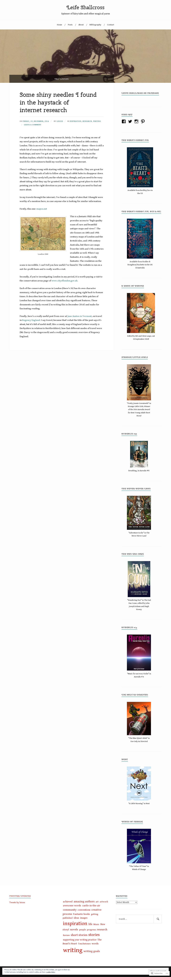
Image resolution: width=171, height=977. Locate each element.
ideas (76, 917)
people (82, 929)
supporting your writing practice (79, 939)
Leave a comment (32, 125)
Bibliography (95, 25)
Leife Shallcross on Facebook (140, 93)
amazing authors (84, 901)
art (97, 901)
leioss (60, 121)
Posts (70, 25)
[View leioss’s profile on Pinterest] (143, 121)
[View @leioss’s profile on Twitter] (130, 121)
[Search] (158, 919)
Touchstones (84, 943)
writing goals (91, 951)
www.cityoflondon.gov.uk (64, 280)
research (87, 121)
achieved (68, 901)
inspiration (75, 121)
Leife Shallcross (85, 7)
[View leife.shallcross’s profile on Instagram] (136, 121)
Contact (110, 25)
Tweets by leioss (17, 902)
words (95, 943)
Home (59, 25)
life (90, 924)
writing (97, 121)
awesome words (72, 905)
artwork (104, 901)
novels (74, 929)
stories (94, 934)
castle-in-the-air (91, 905)
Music (96, 924)
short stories (79, 935)
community (70, 909)
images (83, 917)
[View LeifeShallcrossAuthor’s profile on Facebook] (124, 121)
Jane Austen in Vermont (79, 316)
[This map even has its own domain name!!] (43, 233)
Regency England (31, 320)
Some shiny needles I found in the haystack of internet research (58, 102)
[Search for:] (139, 919)
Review (66, 935)
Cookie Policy (50, 972)
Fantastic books (81, 914)
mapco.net (41, 208)
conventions (84, 909)
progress (91, 929)
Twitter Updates (20, 896)
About (81, 25)
